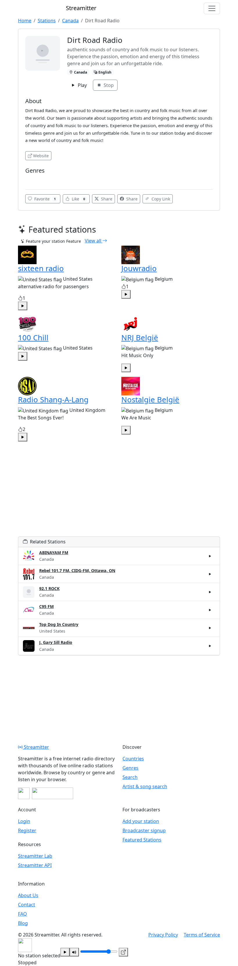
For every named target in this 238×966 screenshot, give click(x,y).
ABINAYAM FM (53, 552)
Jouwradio (139, 268)
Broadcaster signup (144, 830)
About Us (28, 895)
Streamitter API (35, 865)
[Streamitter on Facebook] (24, 793)
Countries (133, 758)
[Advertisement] (119, 495)
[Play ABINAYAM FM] (210, 556)
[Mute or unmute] (74, 952)
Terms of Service (202, 935)
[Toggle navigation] (212, 8)
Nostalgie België (150, 400)
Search (130, 777)
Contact (26, 904)
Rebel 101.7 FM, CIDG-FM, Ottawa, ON (77, 570)
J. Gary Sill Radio (55, 642)
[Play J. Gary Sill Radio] (210, 646)
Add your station (140, 821)
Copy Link (160, 199)
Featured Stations (141, 840)
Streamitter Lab (35, 856)
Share (106, 199)
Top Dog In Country (58, 624)
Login (24, 821)
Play (82, 85)
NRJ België (139, 338)
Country (35, 179)
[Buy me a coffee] (52, 793)
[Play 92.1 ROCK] (210, 592)
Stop (108, 85)
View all (93, 241)
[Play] (65, 952)
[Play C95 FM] (210, 610)
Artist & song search (144, 786)
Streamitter (36, 747)
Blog (23, 923)
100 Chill (33, 338)
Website (41, 155)
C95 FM (46, 606)
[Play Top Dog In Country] (210, 628)
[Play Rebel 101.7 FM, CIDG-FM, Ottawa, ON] (210, 574)
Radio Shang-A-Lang (53, 400)
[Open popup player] (123, 952)
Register (27, 830)
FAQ (22, 914)
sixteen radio (41, 268)
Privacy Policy (163, 935)
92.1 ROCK (49, 588)
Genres (130, 768)
